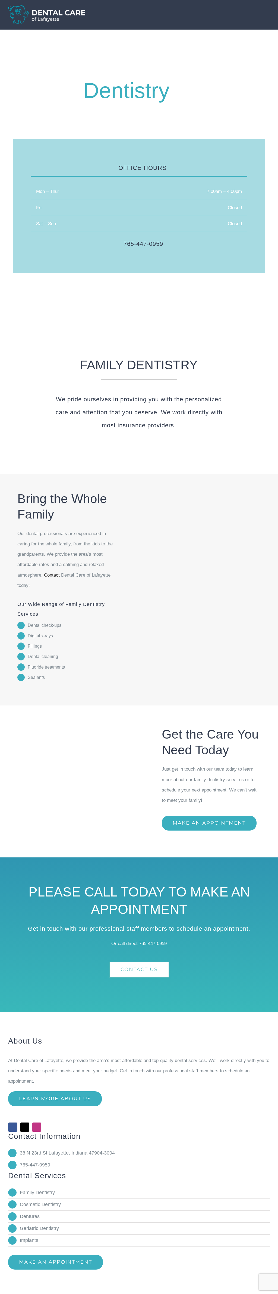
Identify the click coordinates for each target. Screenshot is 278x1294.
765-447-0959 (153, 943)
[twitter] (24, 1127)
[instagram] (36, 1127)
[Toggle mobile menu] (268, 11)
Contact (52, 575)
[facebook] (12, 1127)
